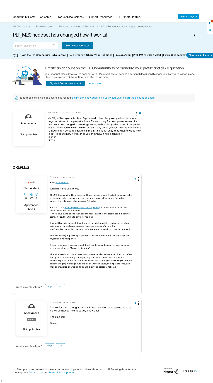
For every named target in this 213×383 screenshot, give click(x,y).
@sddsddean (62, 183)
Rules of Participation (61, 372)
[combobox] (35, 45)
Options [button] (196, 35)
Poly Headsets (44, 26)
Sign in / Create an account (65, 83)
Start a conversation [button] (78, 45)
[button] (136, 113)
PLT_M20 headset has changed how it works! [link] (126, 26)
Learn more (94, 83)
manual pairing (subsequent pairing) (82, 207)
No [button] (61, 287)
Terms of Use (36, 372)
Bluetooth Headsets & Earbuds (76, 26)
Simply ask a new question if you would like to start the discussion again (113, 97)
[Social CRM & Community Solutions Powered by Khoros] (171, 371)
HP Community (21, 26)
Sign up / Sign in (188, 16)
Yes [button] (49, 287)
